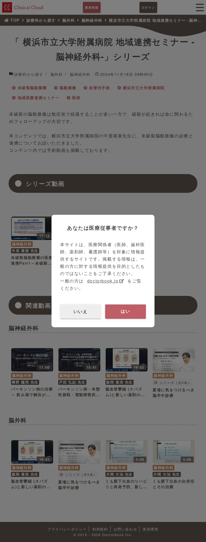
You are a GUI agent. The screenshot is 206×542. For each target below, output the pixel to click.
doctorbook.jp (103, 281)
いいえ (80, 311)
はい (125, 311)
